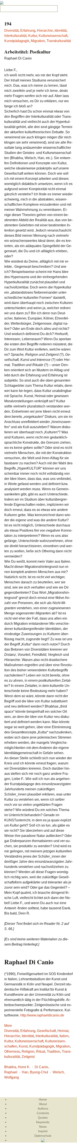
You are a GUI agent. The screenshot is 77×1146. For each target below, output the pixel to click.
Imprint (42, 1131)
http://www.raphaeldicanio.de (42, 1015)
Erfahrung (27, 30)
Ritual (40, 1051)
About (43, 1104)
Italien (64, 1036)
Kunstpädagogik (16, 41)
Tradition (53, 1051)
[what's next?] (1, 2)
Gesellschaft (46, 1031)
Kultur (32, 36)
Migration (38, 41)
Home (43, 1099)
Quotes (43, 1117)
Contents (43, 1113)
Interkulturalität (15, 36)
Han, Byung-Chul (35, 1072)
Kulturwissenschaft (53, 36)
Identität (61, 30)
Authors (43, 1108)
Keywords (42, 1122)
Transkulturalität (59, 41)
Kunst (23, 1046)
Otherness (12, 1051)
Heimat (63, 1031)
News (43, 1126)
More (8, 1025)
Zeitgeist (28, 1056)
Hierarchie (45, 30)
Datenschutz (42, 1135)
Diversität (11, 30)
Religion (28, 1051)
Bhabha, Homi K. (17, 1067)
